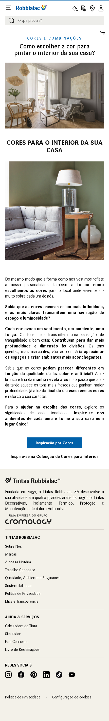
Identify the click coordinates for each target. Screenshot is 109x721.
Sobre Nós (13, 546)
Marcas (11, 554)
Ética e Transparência (21, 601)
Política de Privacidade (23, 593)
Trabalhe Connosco (20, 569)
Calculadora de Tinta (21, 625)
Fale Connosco (16, 641)
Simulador (13, 633)
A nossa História (18, 562)
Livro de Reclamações (22, 649)
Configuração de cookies (72, 697)
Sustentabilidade (18, 585)
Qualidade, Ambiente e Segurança (32, 577)
